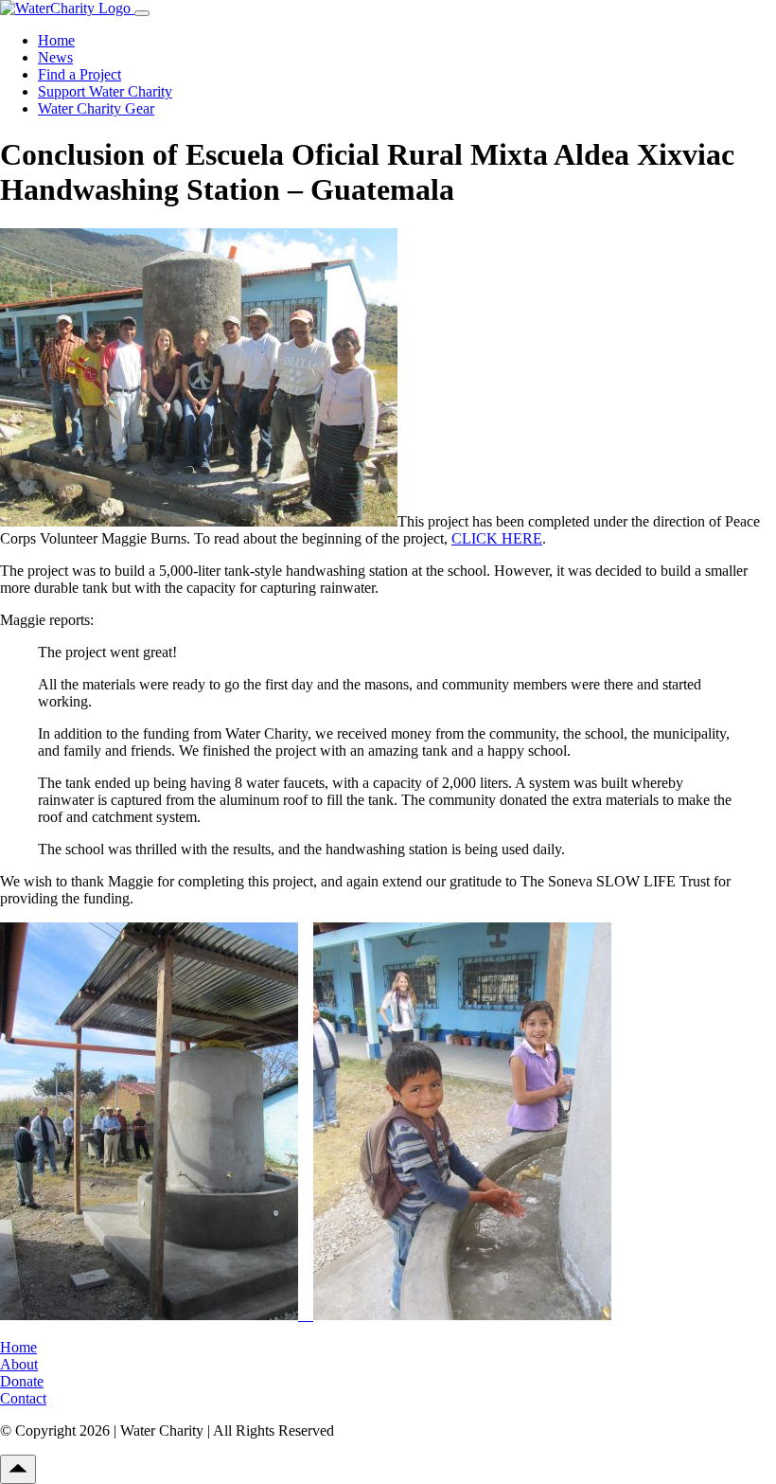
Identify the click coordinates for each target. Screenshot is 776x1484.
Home (56, 40)
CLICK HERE (496, 538)
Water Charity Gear (96, 108)
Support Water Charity (105, 91)
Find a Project (79, 74)
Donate (22, 1381)
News (55, 57)
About (19, 1364)
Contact (23, 1398)
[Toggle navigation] (142, 13)
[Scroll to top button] (18, 1469)
